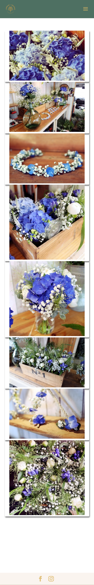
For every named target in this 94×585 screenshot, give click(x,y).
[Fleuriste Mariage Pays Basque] (47, 56)
